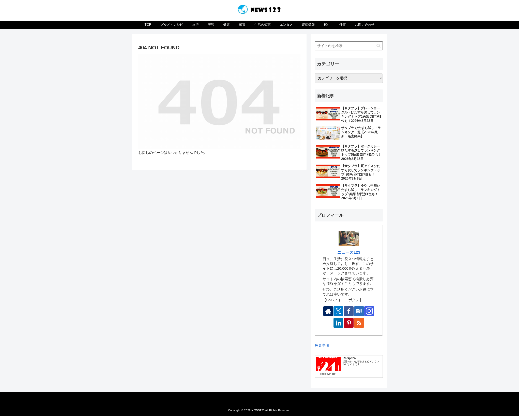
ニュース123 (348, 252)
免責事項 (322, 345)
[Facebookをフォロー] (349, 311)
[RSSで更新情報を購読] (359, 323)
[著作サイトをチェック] (328, 311)
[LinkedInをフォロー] (338, 323)
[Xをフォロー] (338, 311)
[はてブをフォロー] (359, 311)
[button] (378, 46)
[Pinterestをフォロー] (349, 323)
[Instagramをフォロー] (369, 311)
